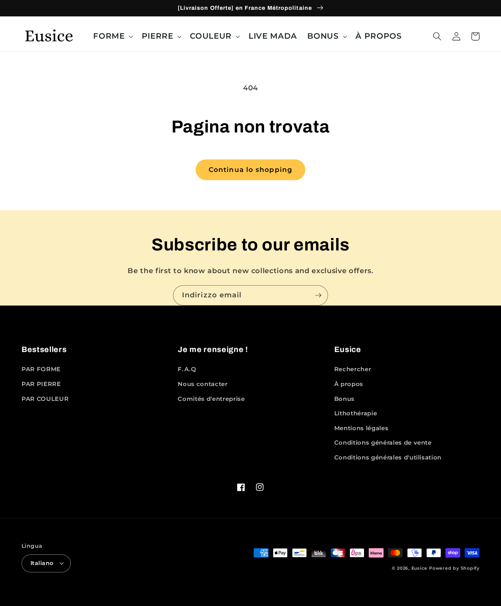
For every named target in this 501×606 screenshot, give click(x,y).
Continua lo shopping (250, 169)
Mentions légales (361, 428)
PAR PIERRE (41, 384)
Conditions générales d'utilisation (388, 457)
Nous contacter (202, 384)
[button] (112, 36)
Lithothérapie (355, 413)
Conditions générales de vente (383, 442)
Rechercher (352, 369)
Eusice (419, 568)
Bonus (344, 398)
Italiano (42, 563)
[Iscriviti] (318, 295)
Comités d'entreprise (211, 398)
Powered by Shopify (454, 568)
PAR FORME (41, 369)
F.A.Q (187, 369)
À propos (348, 384)
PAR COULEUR (45, 398)
